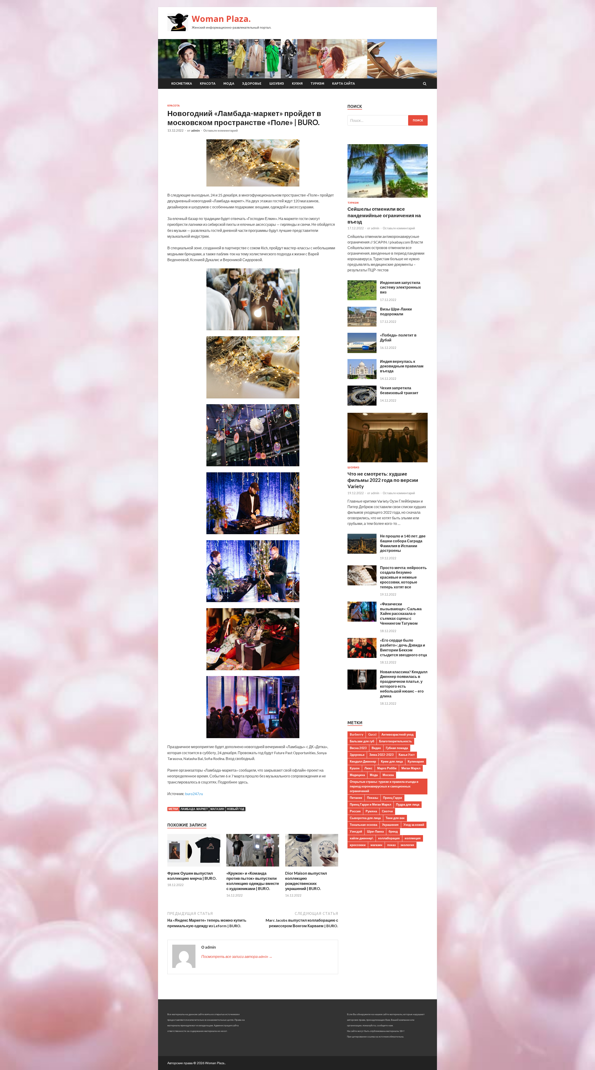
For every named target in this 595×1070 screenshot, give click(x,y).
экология (407, 845)
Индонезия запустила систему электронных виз (400, 287)
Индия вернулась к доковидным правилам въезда (401, 366)
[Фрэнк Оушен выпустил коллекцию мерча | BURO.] (193, 868)
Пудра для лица (407, 804)
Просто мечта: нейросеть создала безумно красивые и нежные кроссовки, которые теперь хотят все (403, 577)
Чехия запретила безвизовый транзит (399, 390)
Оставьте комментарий (220, 130)
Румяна (371, 811)
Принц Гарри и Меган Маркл (370, 804)
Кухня (297, 83)
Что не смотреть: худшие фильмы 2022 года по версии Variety (382, 480)
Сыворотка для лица (365, 818)
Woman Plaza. (221, 18)
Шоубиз (276, 83)
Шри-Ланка (375, 831)
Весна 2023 (358, 748)
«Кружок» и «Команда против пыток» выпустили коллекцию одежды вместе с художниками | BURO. (252, 881)
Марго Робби (387, 768)
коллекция (413, 838)
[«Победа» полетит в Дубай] (362, 351)
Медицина (357, 775)
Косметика (181, 83)
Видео (376, 748)
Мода (228, 83)
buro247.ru (194, 793)
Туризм (317, 83)
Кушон (355, 768)
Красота (207, 83)
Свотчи (387, 811)
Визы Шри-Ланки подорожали (396, 311)
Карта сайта (343, 83)
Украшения (390, 825)
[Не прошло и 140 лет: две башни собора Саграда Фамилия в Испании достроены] (362, 552)
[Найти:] (387, 120)
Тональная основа (363, 825)
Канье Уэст (407, 755)
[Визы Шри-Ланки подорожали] (362, 325)
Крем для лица (392, 761)
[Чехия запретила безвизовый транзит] (362, 404)
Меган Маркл (410, 768)
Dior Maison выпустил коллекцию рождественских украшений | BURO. (306, 881)
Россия (355, 811)
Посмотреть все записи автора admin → (236, 956)
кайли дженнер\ (361, 838)
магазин (217, 809)
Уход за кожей (413, 825)
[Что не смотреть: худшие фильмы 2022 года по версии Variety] (387, 463)
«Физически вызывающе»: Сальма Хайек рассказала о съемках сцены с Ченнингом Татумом (401, 613)
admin (195, 130)
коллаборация (389, 838)
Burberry (356, 734)
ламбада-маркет (194, 809)
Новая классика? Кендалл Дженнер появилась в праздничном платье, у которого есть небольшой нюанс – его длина (403, 684)
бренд (393, 831)
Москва (388, 775)
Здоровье (251, 83)
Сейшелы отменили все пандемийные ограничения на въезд (384, 215)
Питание (356, 798)
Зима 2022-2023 (381, 755)
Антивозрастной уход (397, 734)
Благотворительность (395, 741)
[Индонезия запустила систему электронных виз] (362, 299)
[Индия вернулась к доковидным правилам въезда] (362, 377)
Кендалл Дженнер (363, 761)
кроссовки (358, 845)
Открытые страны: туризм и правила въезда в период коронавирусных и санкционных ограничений (384, 786)
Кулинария (416, 761)
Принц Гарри (392, 798)
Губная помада (397, 748)
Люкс (368, 768)
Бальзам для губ (362, 741)
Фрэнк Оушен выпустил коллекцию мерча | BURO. (192, 876)
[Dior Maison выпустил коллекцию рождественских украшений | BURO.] (311, 868)
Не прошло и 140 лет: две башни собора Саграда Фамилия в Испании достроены (403, 543)
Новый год (235, 809)
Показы (372, 798)
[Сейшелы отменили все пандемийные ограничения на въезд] (387, 198)
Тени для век (395, 818)
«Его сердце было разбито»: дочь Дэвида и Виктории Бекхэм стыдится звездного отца (403, 647)
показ (391, 845)
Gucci (372, 734)
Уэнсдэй (356, 831)
